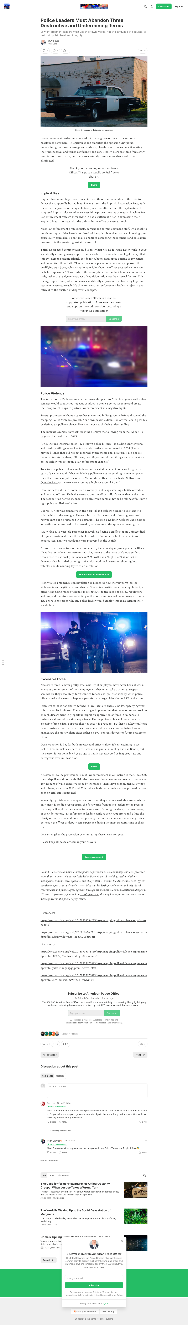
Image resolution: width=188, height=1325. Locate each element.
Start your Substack (86, 1311)
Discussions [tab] (63, 1175)
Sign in (179, 6)
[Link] (36, 193)
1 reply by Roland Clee (60, 1130)
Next (138, 1054)
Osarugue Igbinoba (92, 129)
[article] (94, 1193)
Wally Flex (47, 532)
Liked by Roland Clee (58, 1106)
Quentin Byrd (49, 482)
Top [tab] (44, 1175)
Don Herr (51, 1103)
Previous (52, 1054)
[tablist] (53, 1076)
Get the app (108, 1311)
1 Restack (73, 1033)
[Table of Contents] (3, 662)
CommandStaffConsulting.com (128, 890)
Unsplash (109, 129)
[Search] (145, 6)
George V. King (50, 511)
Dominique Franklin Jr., (55, 490)
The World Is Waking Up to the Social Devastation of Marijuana (75, 1212)
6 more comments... (50, 1160)
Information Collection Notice (93, 1295)
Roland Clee (53, 41)
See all (46, 1259)
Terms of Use (108, 1292)
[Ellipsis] (146, 1103)
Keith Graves (53, 1140)
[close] (122, 1241)
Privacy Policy (116, 1295)
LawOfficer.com (89, 894)
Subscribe (163, 6)
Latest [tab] (52, 1175)
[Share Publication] (152, 6)
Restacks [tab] (60, 1076)
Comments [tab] (47, 1076)
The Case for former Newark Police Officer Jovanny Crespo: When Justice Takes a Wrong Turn (75, 1185)
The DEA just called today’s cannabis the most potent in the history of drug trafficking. (78, 1220)
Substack (79, 1318)
